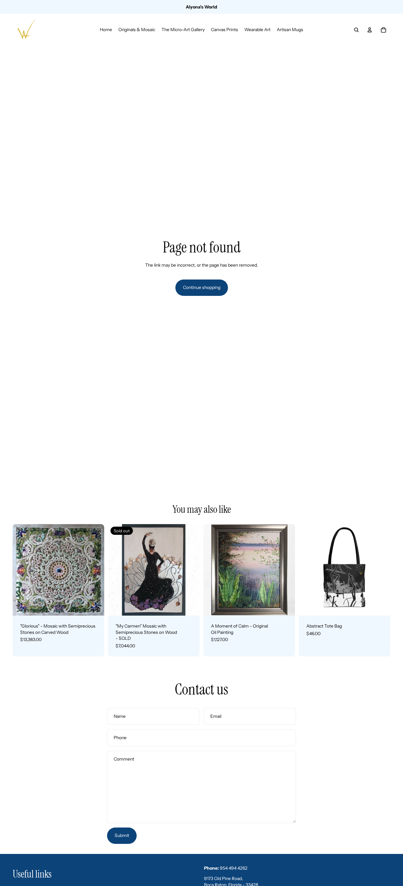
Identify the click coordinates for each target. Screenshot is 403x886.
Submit (122, 835)
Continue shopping (201, 287)
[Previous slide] (22, 570)
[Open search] (356, 30)
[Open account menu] (370, 30)
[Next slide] (94, 570)
